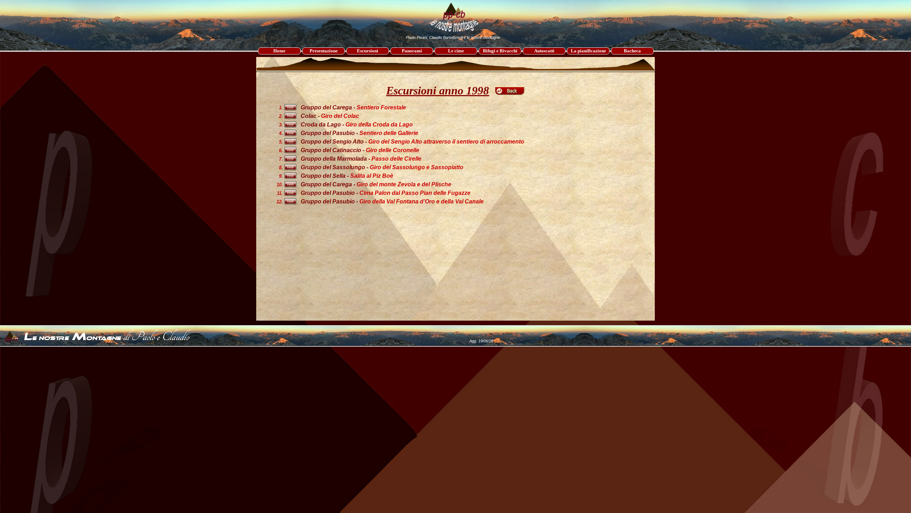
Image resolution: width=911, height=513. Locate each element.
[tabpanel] (456, 79)
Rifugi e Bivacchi (500, 50)
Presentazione (324, 50)
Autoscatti (544, 50)
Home (279, 50)
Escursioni (367, 50)
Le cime (456, 50)
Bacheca (632, 50)
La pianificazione (588, 50)
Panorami (412, 50)
